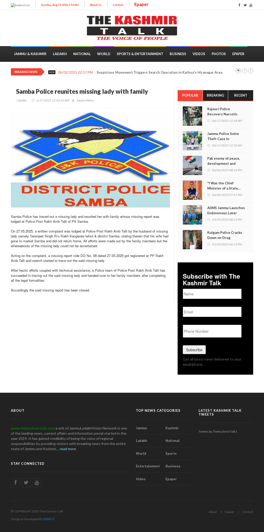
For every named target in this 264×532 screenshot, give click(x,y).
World (103, 54)
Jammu (141, 428)
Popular (190, 95)
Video (140, 479)
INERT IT (49, 519)
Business (178, 54)
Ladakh (60, 54)
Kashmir (172, 428)
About (213, 512)
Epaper (141, 4)
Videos (199, 54)
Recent (240, 95)
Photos (219, 54)
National (82, 54)
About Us (96, 4)
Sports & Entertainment (140, 54)
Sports (171, 453)
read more (68, 449)
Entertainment (148, 466)
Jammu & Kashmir (30, 54)
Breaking (215, 95)
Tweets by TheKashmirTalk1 (218, 431)
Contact (118, 4)
